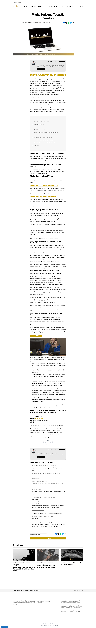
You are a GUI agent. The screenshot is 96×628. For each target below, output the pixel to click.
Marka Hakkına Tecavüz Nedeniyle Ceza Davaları (43, 137)
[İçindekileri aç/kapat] (64, 117)
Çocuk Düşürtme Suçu (37, 489)
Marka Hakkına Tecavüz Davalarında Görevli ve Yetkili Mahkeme (45, 142)
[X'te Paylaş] (66, 23)
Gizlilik (35, 148)
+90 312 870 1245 (41, 600)
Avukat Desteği (36, 145)
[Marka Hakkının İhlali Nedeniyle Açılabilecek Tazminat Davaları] (48, 555)
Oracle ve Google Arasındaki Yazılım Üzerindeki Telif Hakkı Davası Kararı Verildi (24, 569)
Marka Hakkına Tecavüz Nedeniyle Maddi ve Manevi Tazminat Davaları (46, 134)
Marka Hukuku (17, 10)
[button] (14, 6)
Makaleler (31, 590)
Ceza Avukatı (35, 521)
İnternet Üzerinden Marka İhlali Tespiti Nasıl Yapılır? (44, 465)
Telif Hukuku (16, 564)
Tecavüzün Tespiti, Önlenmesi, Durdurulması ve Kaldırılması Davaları (46, 132)
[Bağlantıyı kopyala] (73, 23)
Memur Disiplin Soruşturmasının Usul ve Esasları (43, 516)
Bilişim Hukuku (16, 562)
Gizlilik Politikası (17, 2)
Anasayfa (14, 590)
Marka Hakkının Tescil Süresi (39, 124)
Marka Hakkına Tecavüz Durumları (40, 127)
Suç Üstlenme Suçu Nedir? (38, 510)
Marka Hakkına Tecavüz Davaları (40, 129)
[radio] (44, 442)
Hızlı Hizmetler (27, 590)
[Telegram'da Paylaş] (71, 23)
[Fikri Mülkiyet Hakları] (72, 555)
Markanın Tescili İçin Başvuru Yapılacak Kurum (42, 121)
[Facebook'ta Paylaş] (64, 23)
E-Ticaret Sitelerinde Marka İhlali (39, 481)
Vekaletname (38, 590)
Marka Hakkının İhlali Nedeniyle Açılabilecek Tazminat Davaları (46, 473)
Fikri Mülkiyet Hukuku (27, 22)
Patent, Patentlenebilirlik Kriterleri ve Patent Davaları (44, 497)
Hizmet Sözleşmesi (16, 604)
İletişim (34, 590)
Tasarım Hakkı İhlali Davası (38, 502)
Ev (13, 10)
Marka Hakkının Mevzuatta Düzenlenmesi (41, 119)
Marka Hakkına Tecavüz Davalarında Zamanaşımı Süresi (44, 140)
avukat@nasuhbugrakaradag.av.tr (45, 601)
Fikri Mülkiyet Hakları (37, 503)
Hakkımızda (18, 590)
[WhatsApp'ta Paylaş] (68, 23)
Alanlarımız (22, 590)
